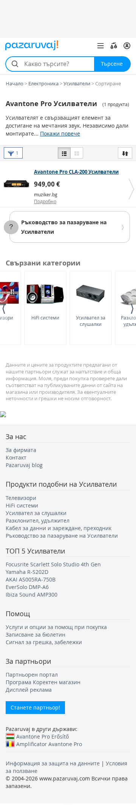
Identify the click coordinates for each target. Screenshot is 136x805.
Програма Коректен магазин (43, 682)
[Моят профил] (127, 46)
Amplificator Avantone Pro (49, 743)
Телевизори (21, 497)
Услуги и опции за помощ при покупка (56, 627)
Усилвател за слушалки (90, 321)
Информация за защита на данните (53, 763)
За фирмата (21, 449)
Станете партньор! (35, 707)
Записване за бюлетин (35, 634)
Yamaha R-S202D (27, 571)
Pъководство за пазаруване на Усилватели (62, 535)
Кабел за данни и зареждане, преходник (58, 528)
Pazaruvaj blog (24, 465)
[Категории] (100, 46)
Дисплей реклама (29, 689)
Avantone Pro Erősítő (42, 736)
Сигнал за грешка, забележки (44, 642)
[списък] (64, 153)
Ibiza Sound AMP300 (31, 594)
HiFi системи (45, 318)
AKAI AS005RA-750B (31, 579)
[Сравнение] (113, 46)
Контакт (16, 457)
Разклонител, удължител (38, 520)
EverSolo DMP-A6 (27, 587)
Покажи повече (60, 133)
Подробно (45, 201)
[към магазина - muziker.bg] (18, 183)
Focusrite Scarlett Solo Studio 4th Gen (53, 564)
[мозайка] (76, 153)
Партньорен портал (32, 674)
